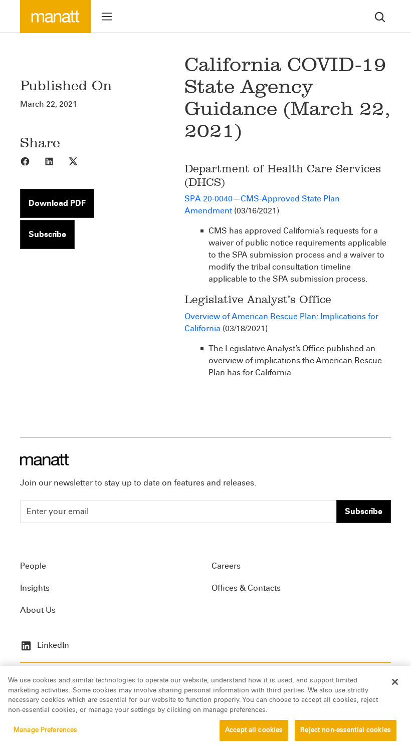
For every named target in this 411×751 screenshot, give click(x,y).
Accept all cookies (254, 730)
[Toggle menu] (107, 17)
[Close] (395, 682)
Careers (226, 566)
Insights (35, 588)
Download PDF (57, 203)
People (33, 566)
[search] (379, 16)
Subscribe (47, 234)
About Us (38, 610)
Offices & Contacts (246, 588)
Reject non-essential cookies (345, 730)
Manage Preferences (45, 730)
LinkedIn (52, 645)
